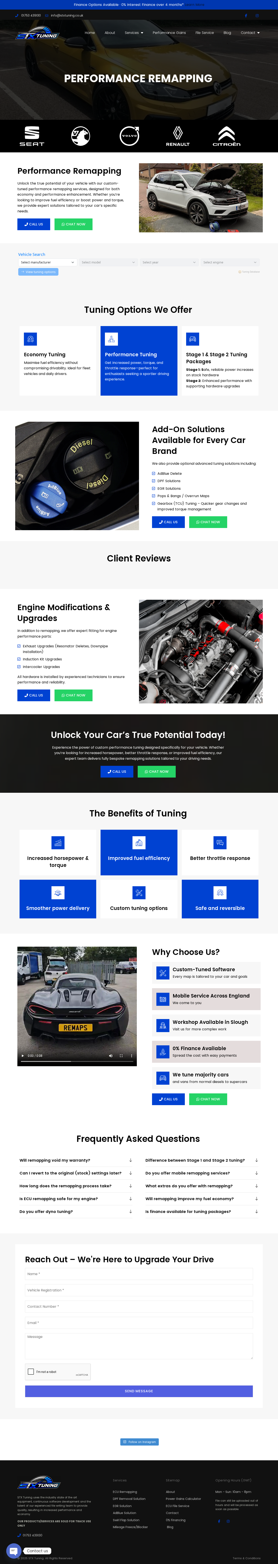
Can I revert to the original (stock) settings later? (70, 1173)
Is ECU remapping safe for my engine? (59, 1198)
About (110, 32)
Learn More (194, 4)
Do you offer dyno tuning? (46, 1211)
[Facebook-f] (246, 15)
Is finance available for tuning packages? (188, 1211)
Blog (227, 32)
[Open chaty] (14, 1551)
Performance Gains (169, 32)
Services (132, 32)
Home (90, 32)
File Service (205, 32)
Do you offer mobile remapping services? (188, 1173)
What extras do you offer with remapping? (189, 1186)
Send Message (139, 1391)
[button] (76, 1160)
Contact (248, 32)
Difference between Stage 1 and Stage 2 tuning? (195, 1160)
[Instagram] (257, 15)
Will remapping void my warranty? (55, 1160)
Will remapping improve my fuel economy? (190, 1198)
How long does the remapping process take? (65, 1186)
